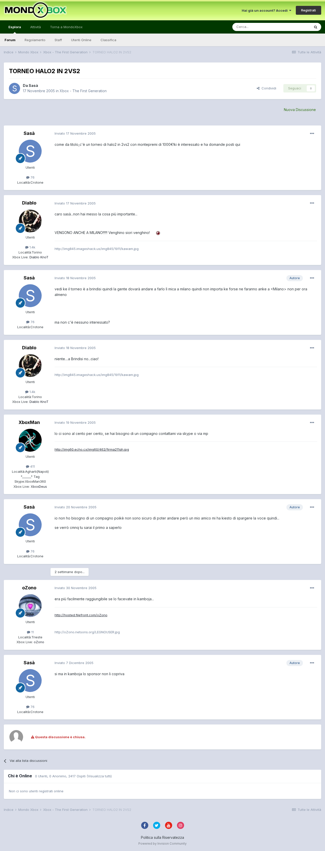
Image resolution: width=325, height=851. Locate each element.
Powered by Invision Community (162, 843)
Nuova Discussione (300, 109)
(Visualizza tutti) (99, 776)
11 (32, 632)
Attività (35, 27)
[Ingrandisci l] (156, 232)
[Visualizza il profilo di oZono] (30, 605)
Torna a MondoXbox (66, 27)
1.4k (31, 247)
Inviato (75, 133)
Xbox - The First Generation (83, 91)
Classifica (108, 40)
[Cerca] (315, 27)
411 (32, 466)
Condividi (267, 88)
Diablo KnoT (38, 257)
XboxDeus (38, 486)
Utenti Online (81, 40)
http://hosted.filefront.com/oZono (81, 615)
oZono (29, 587)
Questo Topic (293, 27)
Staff (58, 40)
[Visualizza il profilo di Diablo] (30, 221)
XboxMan (29, 422)
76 (32, 177)
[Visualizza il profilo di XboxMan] (30, 440)
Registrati (308, 10)
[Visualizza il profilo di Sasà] (14, 88)
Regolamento (35, 40)
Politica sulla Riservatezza (162, 837)
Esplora (14, 27)
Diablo (29, 203)
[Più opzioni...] (312, 134)
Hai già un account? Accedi (265, 10)
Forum (10, 40)
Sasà (33, 85)
